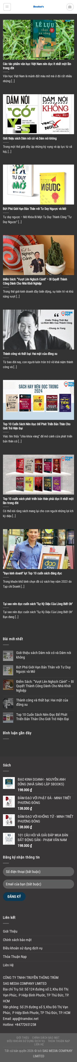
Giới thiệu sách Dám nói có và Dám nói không (43, 655)
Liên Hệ (8, 965)
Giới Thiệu (10, 931)
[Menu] (7, 6)
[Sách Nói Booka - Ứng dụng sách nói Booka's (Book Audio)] (38, 7)
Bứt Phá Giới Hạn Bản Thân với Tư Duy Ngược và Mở (43, 669)
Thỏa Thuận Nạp (15, 957)
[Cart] (70, 6)
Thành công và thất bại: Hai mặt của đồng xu (42, 702)
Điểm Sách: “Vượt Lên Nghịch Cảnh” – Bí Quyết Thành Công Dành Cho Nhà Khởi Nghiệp (45, 686)
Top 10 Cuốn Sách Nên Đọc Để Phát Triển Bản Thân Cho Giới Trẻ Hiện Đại (42, 716)
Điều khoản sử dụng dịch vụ (22, 948)
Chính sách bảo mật (17, 940)
